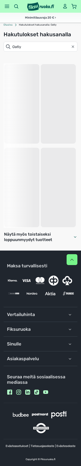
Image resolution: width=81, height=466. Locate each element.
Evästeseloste (65, 446)
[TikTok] (36, 392)
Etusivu (8, 24)
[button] (7, 6)
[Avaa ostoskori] (74, 6)
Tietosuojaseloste (42, 446)
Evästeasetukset (17, 446)
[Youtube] (45, 392)
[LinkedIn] (27, 392)
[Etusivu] (41, 6)
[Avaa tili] (65, 6)
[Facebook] (9, 392)
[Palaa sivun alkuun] (72, 259)
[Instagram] (18, 392)
